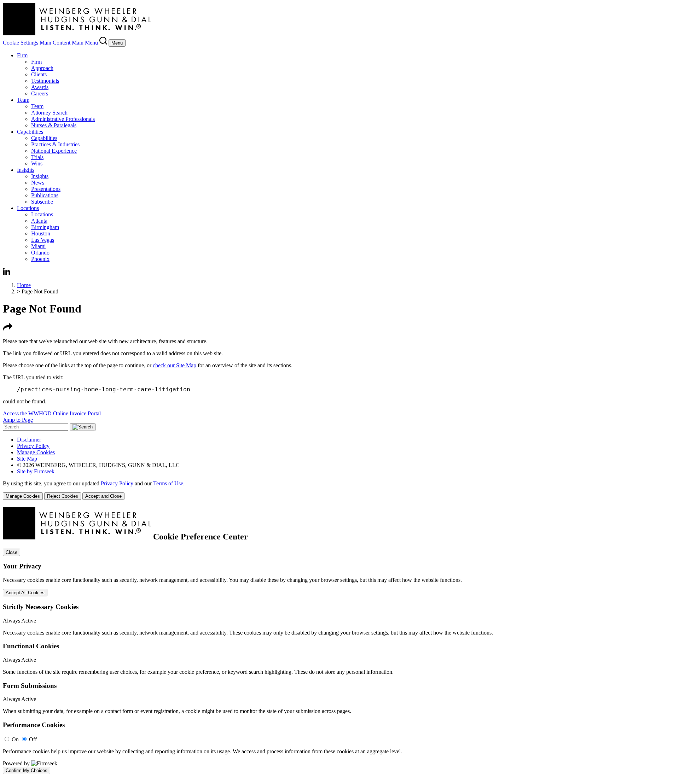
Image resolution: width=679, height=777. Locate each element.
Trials (37, 157)
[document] (339, 640)
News (37, 183)
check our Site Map (174, 365)
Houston (40, 233)
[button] (7, 329)
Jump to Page (18, 420)
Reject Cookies (62, 496)
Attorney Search (49, 113)
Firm (22, 55)
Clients (39, 74)
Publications (44, 195)
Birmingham (45, 227)
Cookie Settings (20, 43)
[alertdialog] (339, 640)
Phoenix (40, 259)
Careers (39, 93)
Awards (39, 87)
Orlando (40, 253)
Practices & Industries (55, 144)
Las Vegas (42, 240)
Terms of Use (168, 483)
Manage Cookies (36, 452)
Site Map (27, 459)
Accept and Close (103, 496)
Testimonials (45, 81)
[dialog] (339, 490)
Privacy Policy (33, 446)
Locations (28, 208)
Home (24, 285)
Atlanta (39, 221)
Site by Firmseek (35, 471)
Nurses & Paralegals (53, 125)
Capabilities (30, 132)
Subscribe (42, 202)
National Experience (54, 151)
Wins (36, 163)
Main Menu (85, 43)
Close (11, 552)
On (15, 739)
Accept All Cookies (25, 592)
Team (23, 100)
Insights (25, 170)
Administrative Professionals (63, 119)
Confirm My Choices (26, 770)
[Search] (104, 43)
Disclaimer (29, 440)
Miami (38, 246)
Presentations (45, 189)
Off (33, 739)
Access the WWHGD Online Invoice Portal (52, 413)
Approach (42, 68)
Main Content (55, 43)
